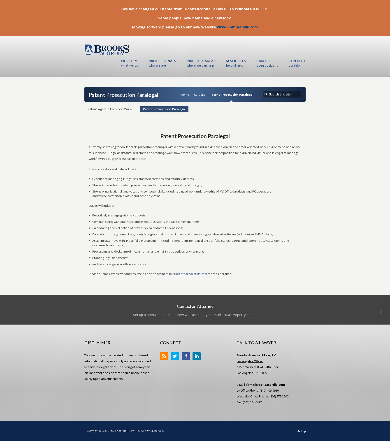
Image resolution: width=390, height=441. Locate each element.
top (303, 431)
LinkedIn (197, 356)
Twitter (175, 356)
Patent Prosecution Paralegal (164, 109)
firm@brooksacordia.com (189, 274)
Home (185, 95)
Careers (199, 95)
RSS (164, 356)
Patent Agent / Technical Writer (110, 109)
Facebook (186, 356)
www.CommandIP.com (237, 27)
